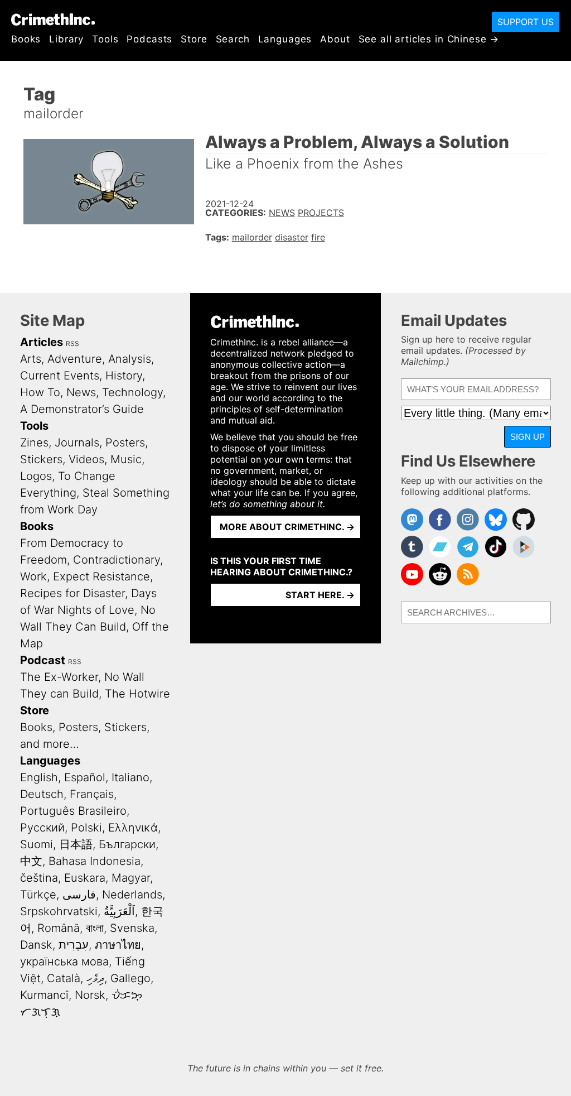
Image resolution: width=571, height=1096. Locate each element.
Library (66, 39)
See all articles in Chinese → (429, 39)
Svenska (132, 928)
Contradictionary (116, 559)
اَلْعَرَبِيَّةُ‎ (119, 911)
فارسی (79, 894)
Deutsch (42, 794)
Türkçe (38, 894)
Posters (125, 442)
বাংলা (95, 928)
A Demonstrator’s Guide (82, 409)
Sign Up (527, 436)
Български (127, 844)
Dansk (36, 944)
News (282, 212)
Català (63, 978)
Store (194, 39)
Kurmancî (44, 995)
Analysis (129, 359)
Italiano (130, 777)
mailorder (252, 237)
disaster (291, 237)
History (123, 375)
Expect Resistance (101, 576)
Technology (132, 392)
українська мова (64, 961)
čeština (39, 878)
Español (84, 777)
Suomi (36, 844)
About (335, 39)
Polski (86, 827)
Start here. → (320, 594)
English (39, 777)
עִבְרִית (74, 944)
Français (92, 794)
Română (58, 928)
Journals (77, 442)
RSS (72, 343)
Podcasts (149, 39)
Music (126, 459)
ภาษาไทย (118, 944)
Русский (42, 827)
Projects (321, 212)
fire (318, 237)
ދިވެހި (95, 978)
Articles (41, 342)
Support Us (525, 21)
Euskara (84, 878)
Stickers (41, 459)
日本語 (76, 844)
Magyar (131, 878)
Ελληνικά (133, 827)
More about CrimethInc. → (287, 526)
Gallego (130, 978)
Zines (34, 442)
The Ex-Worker (59, 677)
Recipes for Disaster (72, 593)
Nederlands (132, 894)
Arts (30, 359)
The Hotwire (137, 693)
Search (233, 39)
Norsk (90, 995)
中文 (31, 861)
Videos (86, 459)
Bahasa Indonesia (95, 861)
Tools (105, 39)
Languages (285, 39)
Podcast (42, 660)
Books (26, 39)
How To (40, 392)
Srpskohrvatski (59, 911)
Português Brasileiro (73, 811)
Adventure (74, 359)
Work (33, 576)
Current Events (59, 375)
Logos (36, 476)
